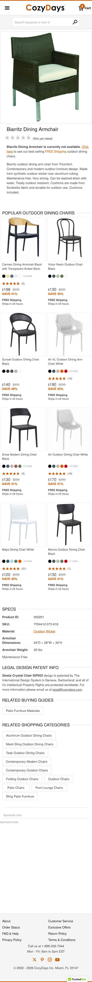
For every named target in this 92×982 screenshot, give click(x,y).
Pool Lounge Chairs (49, 787)
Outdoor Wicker (44, 631)
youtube (57, 959)
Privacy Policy (12, 939)
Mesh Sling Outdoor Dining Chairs (29, 744)
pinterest (42, 959)
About (6, 921)
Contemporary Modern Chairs (26, 761)
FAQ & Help (10, 933)
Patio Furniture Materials (23, 710)
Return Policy (57, 933)
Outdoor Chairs (58, 779)
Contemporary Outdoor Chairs (27, 770)
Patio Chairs (15, 787)
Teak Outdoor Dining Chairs (25, 752)
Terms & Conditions (61, 939)
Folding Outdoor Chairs (22, 779)
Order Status (11, 927)
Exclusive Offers (59, 927)
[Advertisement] (46, 866)
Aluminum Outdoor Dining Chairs (29, 735)
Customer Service (60, 921)
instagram (49, 959)
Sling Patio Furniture (20, 796)
